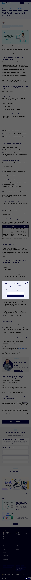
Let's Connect (27, 578)
